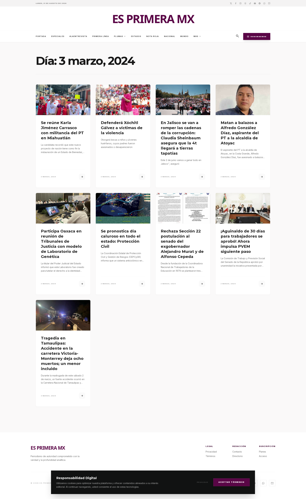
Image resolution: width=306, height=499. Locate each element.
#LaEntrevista (78, 36)
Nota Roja (152, 36)
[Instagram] (240, 3)
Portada (41, 36)
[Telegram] (260, 3)
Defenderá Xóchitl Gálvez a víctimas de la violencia (121, 127)
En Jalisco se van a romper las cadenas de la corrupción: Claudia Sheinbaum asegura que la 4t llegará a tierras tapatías (181, 138)
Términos (210, 456)
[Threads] (245, 3)
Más (197, 36)
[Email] (269, 3)
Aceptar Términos (231, 482)
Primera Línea (100, 36)
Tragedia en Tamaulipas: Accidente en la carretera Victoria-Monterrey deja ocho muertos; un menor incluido (62, 353)
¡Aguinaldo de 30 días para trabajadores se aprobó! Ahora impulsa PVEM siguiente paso (243, 241)
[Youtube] (255, 3)
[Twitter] (231, 3)
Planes (262, 451)
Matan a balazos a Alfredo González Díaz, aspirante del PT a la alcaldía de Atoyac (240, 132)
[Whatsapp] (264, 3)
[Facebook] (236, 3)
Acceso (263, 456)
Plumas (120, 36)
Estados (136, 36)
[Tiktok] (250, 3)
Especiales (57, 36)
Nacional (169, 36)
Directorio (237, 456)
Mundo (184, 36)
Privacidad (202, 482)
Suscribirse (256, 36)
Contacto (237, 451)
